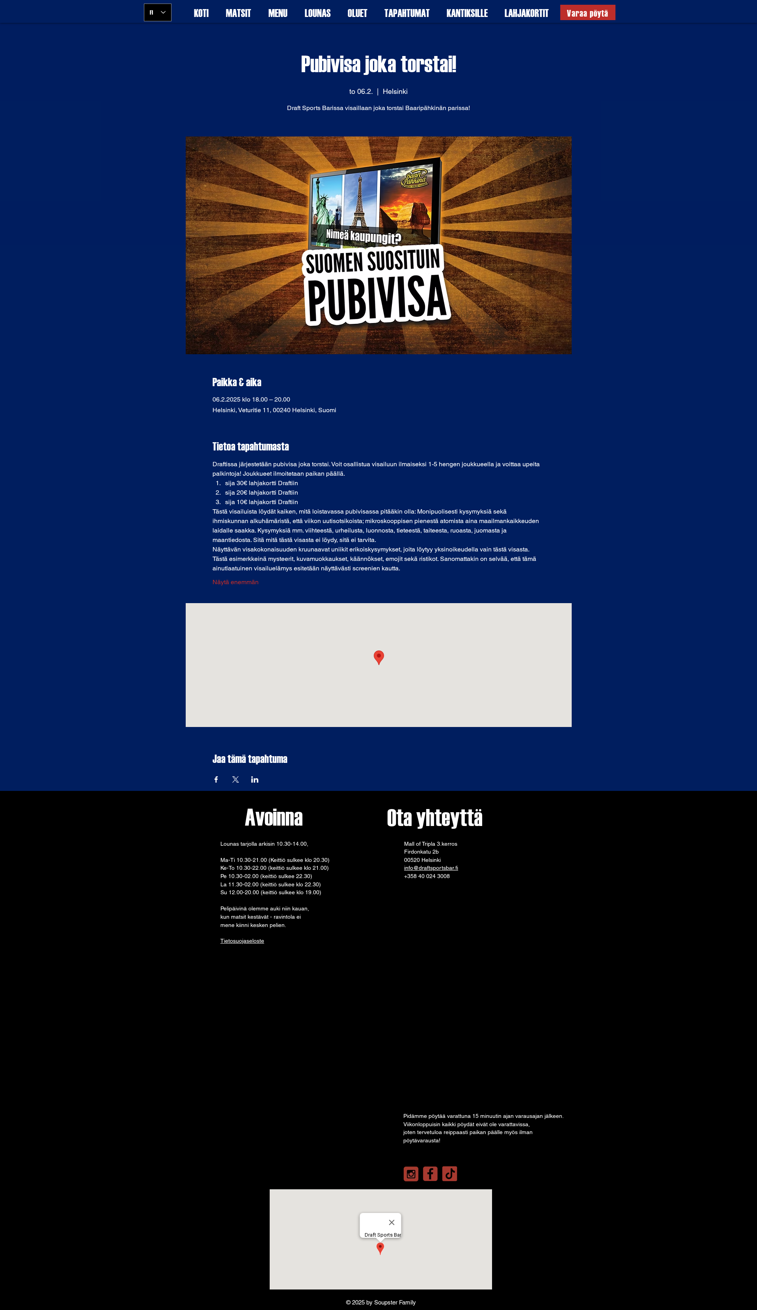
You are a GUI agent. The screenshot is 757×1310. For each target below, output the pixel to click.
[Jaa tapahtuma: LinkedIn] (255, 779)
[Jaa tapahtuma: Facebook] (216, 779)
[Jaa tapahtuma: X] (235, 779)
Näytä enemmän (236, 582)
